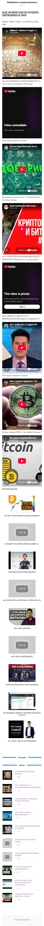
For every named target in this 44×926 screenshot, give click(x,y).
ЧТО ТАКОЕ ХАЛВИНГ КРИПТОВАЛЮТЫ (23, 813)
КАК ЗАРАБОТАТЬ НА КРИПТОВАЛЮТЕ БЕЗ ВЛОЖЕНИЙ (27, 786)
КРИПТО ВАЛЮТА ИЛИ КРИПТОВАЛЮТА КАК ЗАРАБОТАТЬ (23, 882)
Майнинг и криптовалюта (22, 2)
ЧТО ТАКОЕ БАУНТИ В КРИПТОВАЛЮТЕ (23, 868)
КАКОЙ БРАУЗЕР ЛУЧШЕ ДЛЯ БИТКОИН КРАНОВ (26, 800)
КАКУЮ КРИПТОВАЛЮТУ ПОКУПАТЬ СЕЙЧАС (24, 895)
